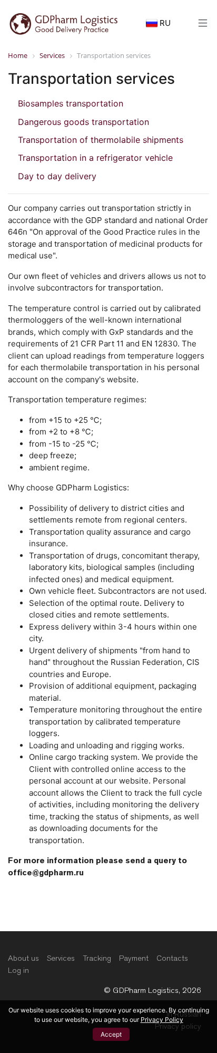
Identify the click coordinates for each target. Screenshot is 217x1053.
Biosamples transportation (70, 103)
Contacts (172, 958)
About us (23, 958)
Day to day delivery (57, 176)
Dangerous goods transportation (83, 122)
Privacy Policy (162, 1019)
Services (61, 958)
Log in (18, 970)
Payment (134, 958)
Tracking (97, 958)
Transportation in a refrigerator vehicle (95, 157)
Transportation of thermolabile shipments (100, 139)
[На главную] (64, 22)
